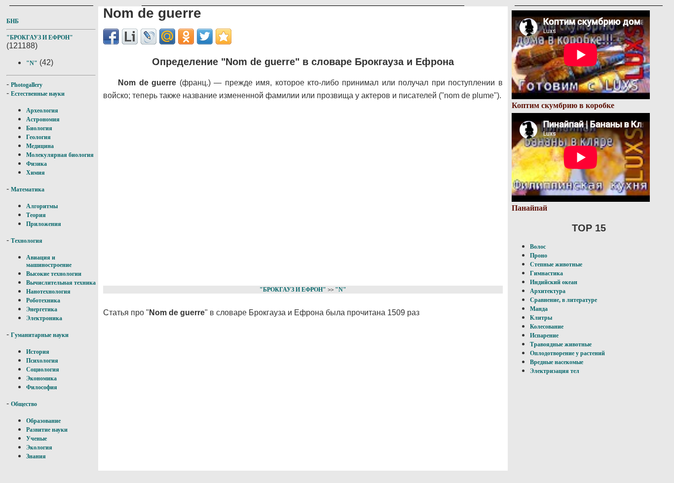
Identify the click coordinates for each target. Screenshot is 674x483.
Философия (41, 387)
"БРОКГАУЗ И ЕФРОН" (39, 37)
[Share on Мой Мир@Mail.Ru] (167, 36)
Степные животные (556, 264)
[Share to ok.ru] (186, 36)
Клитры (541, 317)
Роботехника (43, 300)
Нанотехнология (48, 291)
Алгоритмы (42, 206)
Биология (39, 128)
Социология (42, 369)
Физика (36, 163)
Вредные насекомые (556, 362)
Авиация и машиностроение (49, 261)
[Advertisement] (291, 191)
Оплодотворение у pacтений (567, 353)
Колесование (546, 326)
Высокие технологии (53, 273)
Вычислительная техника (61, 282)
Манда (539, 308)
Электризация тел (554, 371)
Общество (24, 404)
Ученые (36, 438)
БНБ (12, 21)
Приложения (43, 224)
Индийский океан (553, 282)
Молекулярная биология (60, 154)
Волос (538, 246)
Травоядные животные (561, 344)
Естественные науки (38, 93)
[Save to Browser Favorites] (223, 36)
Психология (42, 360)
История (37, 351)
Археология (42, 110)
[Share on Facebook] (111, 36)
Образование (43, 420)
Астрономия (43, 119)
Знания (36, 456)
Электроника (44, 318)
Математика (27, 189)
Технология (26, 240)
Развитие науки (47, 429)
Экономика (41, 378)
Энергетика (41, 309)
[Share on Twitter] (205, 36)
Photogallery (26, 84)
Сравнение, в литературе (563, 300)
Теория (36, 215)
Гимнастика (546, 273)
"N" (31, 63)
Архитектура (547, 291)
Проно (538, 255)
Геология (38, 137)
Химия (35, 172)
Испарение (544, 335)
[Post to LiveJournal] (148, 36)
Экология (39, 447)
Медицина (40, 146)
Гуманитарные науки (40, 335)
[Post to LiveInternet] (130, 36)
